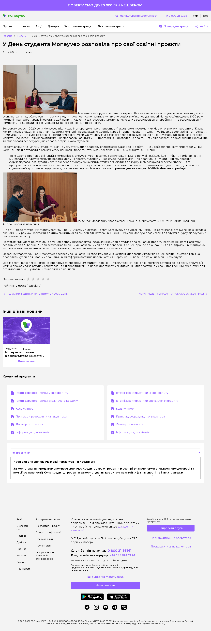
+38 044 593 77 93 (122, 555)
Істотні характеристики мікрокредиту (42, 392)
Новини (22, 35)
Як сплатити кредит (48, 525)
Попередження (20, 452)
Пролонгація (43, 545)
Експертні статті (22, 527)
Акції (19, 519)
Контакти (22, 555)
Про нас (21, 548)
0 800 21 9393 (178, 15)
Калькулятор (24, 408)
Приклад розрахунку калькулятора (140, 416)
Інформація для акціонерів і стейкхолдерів (45, 555)
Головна (7, 35)
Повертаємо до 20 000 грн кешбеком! (105, 5)
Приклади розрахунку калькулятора (41, 416)
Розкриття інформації (48, 532)
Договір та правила (29, 424)
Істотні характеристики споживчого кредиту (47, 400)
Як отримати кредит (48, 519)
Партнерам (23, 568)
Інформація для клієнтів (32, 432)
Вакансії (21, 562)
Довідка (21, 542)
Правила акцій (44, 539)
